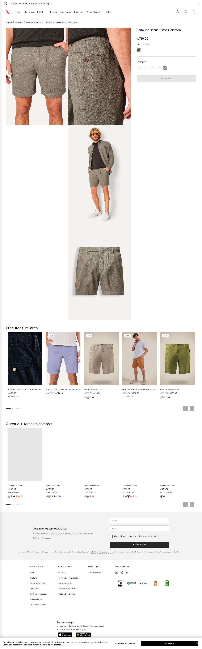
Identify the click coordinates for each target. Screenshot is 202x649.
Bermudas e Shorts (33, 22)
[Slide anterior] (185, 408)
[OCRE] (90, 397)
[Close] (197, 643)
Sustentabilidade (38, 583)
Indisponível (166, 78)
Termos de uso (65, 583)
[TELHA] (16, 496)
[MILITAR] (139, 50)
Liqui (18, 12)
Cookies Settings (125, 643)
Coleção (47, 22)
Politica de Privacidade (50, 644)
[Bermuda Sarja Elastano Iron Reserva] (25, 358)
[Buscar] (178, 12)
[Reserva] (8, 11)
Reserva (9, 22)
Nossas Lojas (36, 599)
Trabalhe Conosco (38, 604)
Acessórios (65, 12)
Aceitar (169, 643)
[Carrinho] (193, 12)
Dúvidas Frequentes (67, 588)
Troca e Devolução (66, 594)
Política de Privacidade (42, 538)
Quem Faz (34, 588)
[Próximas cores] (62, 496)
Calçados (52, 12)
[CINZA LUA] (88, 397)
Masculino (29, 12)
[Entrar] (185, 12)
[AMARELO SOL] (55, 496)
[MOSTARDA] (19, 496)
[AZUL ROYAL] (60, 496)
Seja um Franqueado (39, 594)
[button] (37, 76)
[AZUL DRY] (9, 496)
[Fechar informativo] (199, 3)
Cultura (33, 577)
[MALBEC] (14, 496)
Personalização (94, 12)
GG (158, 68)
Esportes (78, 12)
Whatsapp (62, 572)
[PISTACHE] (85, 397)
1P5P (32, 572)
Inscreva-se (139, 544)
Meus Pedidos (94, 572)
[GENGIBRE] (21, 496)
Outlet (108, 12)
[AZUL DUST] (47, 496)
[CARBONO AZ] (93, 397)
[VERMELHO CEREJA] (52, 496)
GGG (165, 68)
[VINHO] (162, 496)
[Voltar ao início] (177, 496)
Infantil (40, 12)
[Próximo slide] (192, 408)
